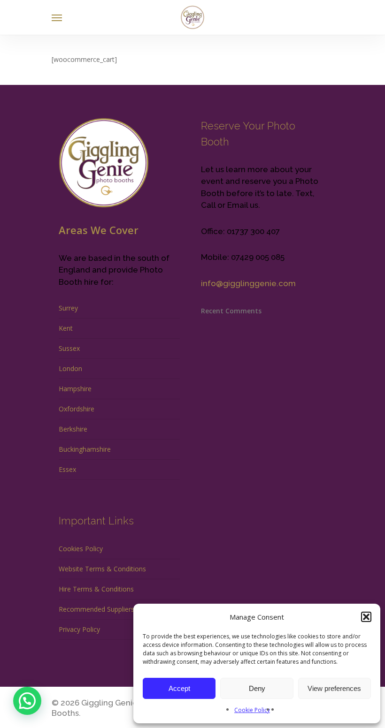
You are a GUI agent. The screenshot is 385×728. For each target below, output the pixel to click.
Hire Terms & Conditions (96, 588)
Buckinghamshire (85, 449)
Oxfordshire (76, 408)
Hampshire (75, 388)
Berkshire (73, 429)
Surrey (68, 307)
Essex (67, 469)
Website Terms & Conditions (102, 568)
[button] (366, 617)
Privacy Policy (79, 629)
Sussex (69, 348)
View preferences (334, 688)
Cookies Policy (81, 548)
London (70, 368)
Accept (179, 688)
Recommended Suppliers (96, 609)
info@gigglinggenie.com (248, 283)
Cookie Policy (252, 710)
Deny (257, 688)
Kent (66, 328)
